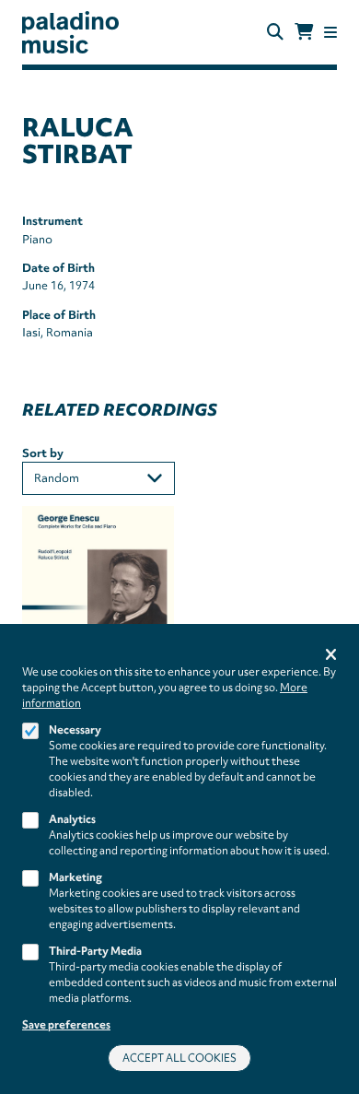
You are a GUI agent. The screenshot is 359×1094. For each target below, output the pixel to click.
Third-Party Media (95, 951)
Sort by (43, 453)
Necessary (75, 730)
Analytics (72, 819)
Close (331, 655)
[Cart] (304, 32)
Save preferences (66, 1025)
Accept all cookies (179, 1058)
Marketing (75, 877)
